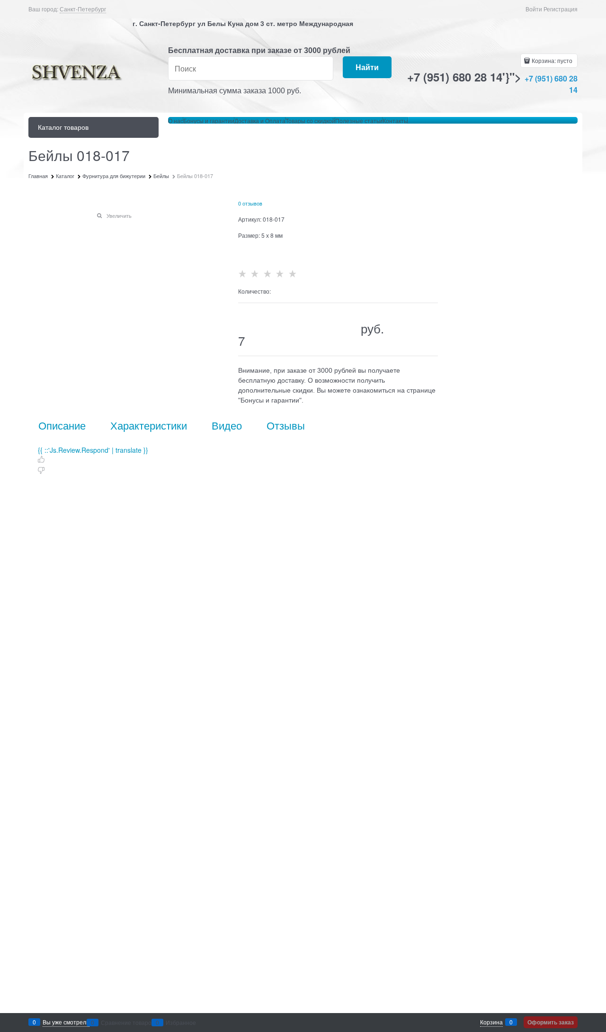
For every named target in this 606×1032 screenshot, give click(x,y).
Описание (62, 425)
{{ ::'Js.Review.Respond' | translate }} (93, 450)
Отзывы (286, 425)
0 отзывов (250, 203)
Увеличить (119, 215)
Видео (227, 425)
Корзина (491, 1022)
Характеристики (148, 425)
